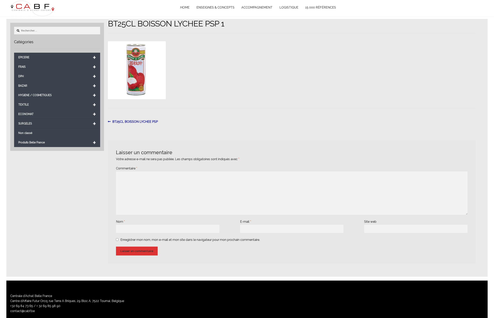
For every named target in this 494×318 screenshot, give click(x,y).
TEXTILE (57, 104)
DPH (57, 76)
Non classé (25, 132)
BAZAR (57, 85)
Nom (120, 221)
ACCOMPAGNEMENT (256, 7)
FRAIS (57, 66)
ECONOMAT (57, 114)
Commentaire (126, 168)
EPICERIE (57, 57)
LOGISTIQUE (288, 7)
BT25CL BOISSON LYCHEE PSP (135, 122)
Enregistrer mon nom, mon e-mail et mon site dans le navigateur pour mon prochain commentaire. (190, 240)
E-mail (245, 221)
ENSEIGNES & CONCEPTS (215, 7)
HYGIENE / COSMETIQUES (57, 95)
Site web (370, 221)
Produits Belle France (57, 142)
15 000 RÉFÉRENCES (320, 7)
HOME (184, 7)
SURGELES (57, 123)
